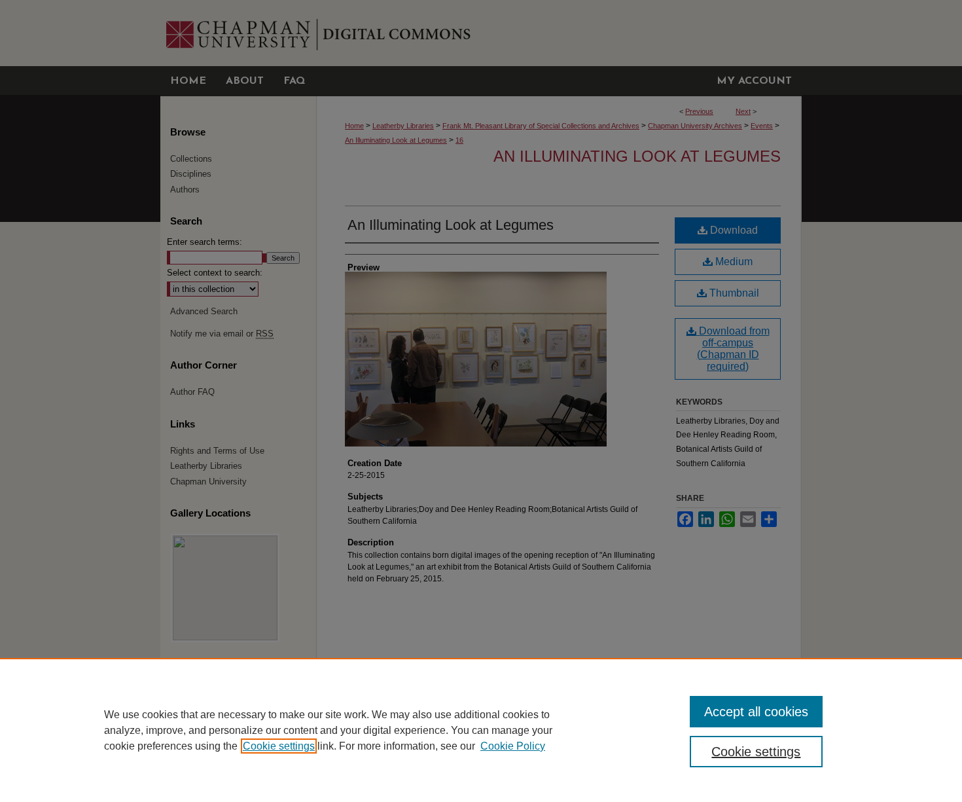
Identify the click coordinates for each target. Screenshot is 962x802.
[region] (481, 730)
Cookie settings (279, 746)
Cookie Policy (512, 746)
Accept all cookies (756, 711)
